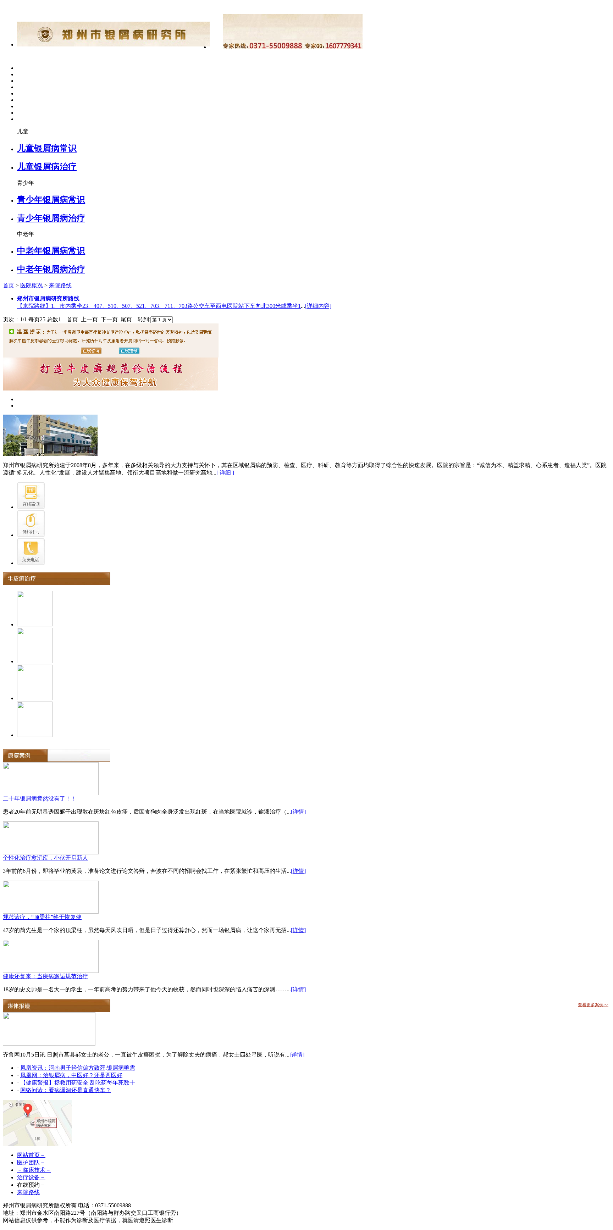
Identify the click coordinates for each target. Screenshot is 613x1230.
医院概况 (31, 285)
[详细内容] (318, 306)
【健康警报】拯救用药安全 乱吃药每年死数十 (77, 1083)
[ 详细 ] (225, 473)
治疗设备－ (31, 1177)
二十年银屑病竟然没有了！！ (40, 799)
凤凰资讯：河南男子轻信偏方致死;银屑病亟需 (77, 1068)
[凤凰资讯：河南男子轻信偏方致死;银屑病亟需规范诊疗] (49, 1044)
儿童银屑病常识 (47, 148)
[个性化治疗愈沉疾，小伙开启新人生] (51, 852)
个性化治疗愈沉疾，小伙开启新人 (45, 858)
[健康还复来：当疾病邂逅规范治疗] (51, 971)
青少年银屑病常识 (51, 199)
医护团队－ (31, 1162)
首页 (8, 285)
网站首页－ (31, 1155)
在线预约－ (31, 1185)
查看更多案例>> (593, 1004)
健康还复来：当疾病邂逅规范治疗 (45, 976)
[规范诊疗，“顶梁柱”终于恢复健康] (51, 912)
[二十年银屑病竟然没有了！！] (51, 793)
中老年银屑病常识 (51, 250)
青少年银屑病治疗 (51, 218)
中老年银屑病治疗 (51, 269)
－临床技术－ (34, 1170)
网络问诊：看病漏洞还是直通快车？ (65, 1090)
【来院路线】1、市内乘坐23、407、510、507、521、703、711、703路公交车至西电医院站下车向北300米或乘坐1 (159, 306)
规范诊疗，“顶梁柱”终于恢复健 (42, 917)
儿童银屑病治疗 (47, 166)
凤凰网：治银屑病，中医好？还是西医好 (71, 1075)
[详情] (298, 812)
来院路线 (60, 285)
